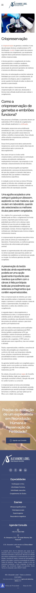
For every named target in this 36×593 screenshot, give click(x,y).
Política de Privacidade (12, 586)
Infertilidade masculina (18, 490)
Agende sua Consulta (19, 440)
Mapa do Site (27, 586)
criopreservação (8, 46)
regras (23, 374)
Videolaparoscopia (18, 510)
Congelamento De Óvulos (18, 493)
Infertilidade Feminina (18, 487)
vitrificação (24, 124)
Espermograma (18, 513)
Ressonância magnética (18, 516)
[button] (2, 5)
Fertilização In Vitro (18, 484)
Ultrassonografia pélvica (18, 507)
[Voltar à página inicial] (18, 5)
